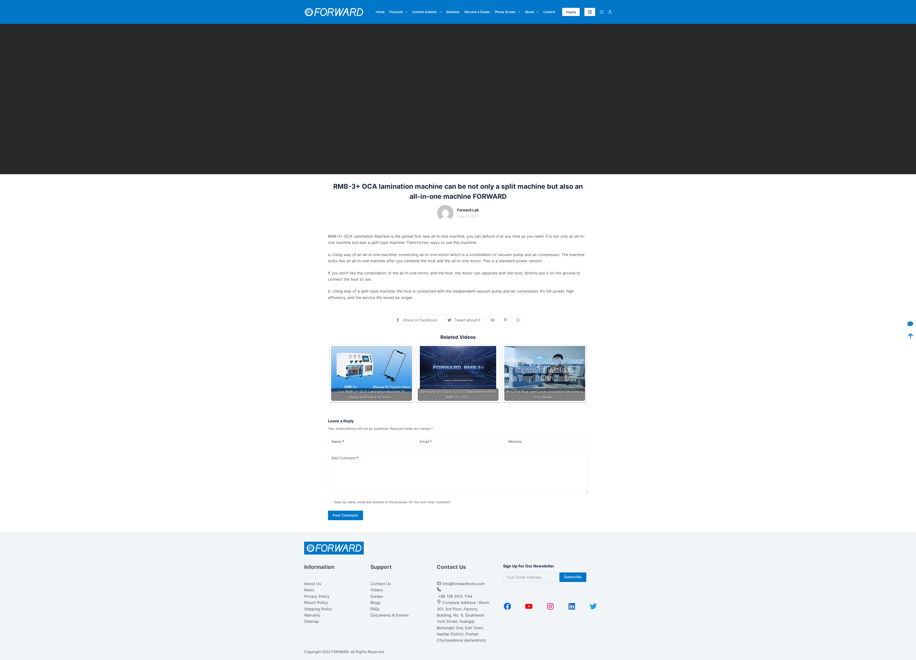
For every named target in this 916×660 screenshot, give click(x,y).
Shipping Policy (318, 609)
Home (380, 12)
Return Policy (316, 602)
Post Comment (345, 515)
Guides (376, 596)
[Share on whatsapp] (518, 320)
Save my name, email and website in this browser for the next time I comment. (392, 502)
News (309, 589)
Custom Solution (424, 12)
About (529, 12)
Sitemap (311, 621)
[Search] (602, 12)
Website (515, 441)
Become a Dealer (477, 12)
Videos (376, 589)
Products (396, 12)
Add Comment (345, 458)
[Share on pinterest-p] (505, 320)
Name (338, 441)
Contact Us (380, 583)
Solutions (453, 12)
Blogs (375, 602)
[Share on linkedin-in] (492, 320)
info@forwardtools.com (463, 583)
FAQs (375, 609)
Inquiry (571, 12)
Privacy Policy (317, 596)
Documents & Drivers (389, 615)
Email (426, 441)
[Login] (610, 12)
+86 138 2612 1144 (454, 596)
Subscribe (573, 577)
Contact (549, 12)
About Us (312, 583)
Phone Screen (505, 12)
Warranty (312, 615)
